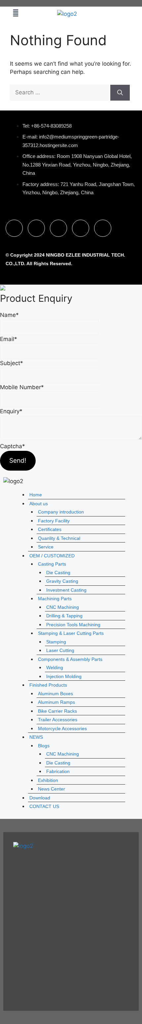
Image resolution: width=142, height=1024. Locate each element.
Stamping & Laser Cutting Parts (71, 633)
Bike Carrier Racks (57, 711)
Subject (11, 363)
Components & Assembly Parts (70, 659)
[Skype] (102, 228)
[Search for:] (60, 92)
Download (39, 797)
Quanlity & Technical (59, 538)
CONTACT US (44, 806)
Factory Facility (54, 520)
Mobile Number (22, 387)
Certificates (49, 529)
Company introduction (61, 511)
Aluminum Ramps (56, 702)
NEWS (36, 737)
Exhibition (48, 780)
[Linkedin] (36, 228)
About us (38, 503)
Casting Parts (52, 564)
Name (9, 315)
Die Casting (58, 572)
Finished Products (48, 685)
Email (8, 339)
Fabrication (58, 771)
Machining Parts (55, 598)
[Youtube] (80, 228)
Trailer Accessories (57, 719)
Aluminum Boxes (55, 693)
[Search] (120, 93)
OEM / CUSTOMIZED (52, 555)
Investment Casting (66, 590)
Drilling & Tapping (64, 615)
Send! (17, 460)
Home (35, 494)
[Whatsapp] (58, 228)
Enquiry (11, 411)
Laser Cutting (60, 650)
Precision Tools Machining (73, 624)
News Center (51, 788)
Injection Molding (64, 676)
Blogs (44, 745)
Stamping (56, 641)
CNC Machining (62, 607)
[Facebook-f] (14, 228)
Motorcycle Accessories (62, 728)
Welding (54, 667)
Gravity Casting (62, 581)
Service (45, 546)
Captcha (12, 446)
